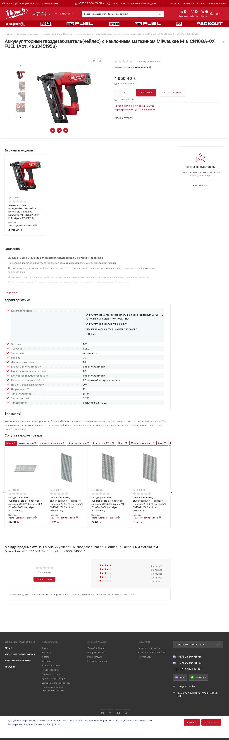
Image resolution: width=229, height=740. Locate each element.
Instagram (102, 712)
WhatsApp (201, 677)
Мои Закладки (94, 656)
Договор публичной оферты (56, 683)
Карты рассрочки (51, 665)
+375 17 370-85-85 (189, 669)
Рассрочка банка (51, 670)
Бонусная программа (18, 660)
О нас (45, 648)
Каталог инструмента (149, 648)
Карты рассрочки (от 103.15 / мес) (134, 109)
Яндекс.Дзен (118, 712)
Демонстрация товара (53, 678)
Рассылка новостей (97, 661)
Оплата (45, 656)
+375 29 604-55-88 (90, 3)
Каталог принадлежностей (151, 652)
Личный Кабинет (95, 648)
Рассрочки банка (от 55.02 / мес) (134, 105)
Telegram (110, 712)
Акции (8, 648)
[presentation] (20, 65)
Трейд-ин (10, 666)
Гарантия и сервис (51, 674)
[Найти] (160, 14)
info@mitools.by (186, 686)
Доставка (47, 661)
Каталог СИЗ (144, 656)
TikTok (126, 712)
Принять (191, 722)
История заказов (96, 652)
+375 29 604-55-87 (190, 662)
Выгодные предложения (20, 654)
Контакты (46, 652)
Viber (183, 677)
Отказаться (211, 722)
